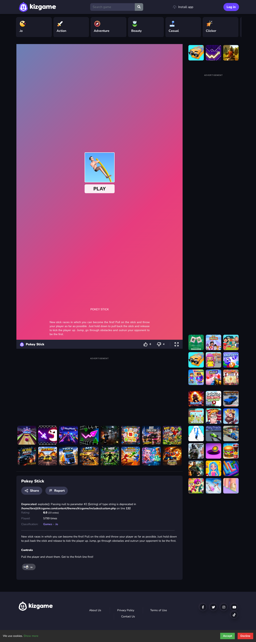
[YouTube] (234, 607)
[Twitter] (213, 607)
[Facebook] (203, 607)
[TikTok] (234, 615)
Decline (245, 636)
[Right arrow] (237, 27)
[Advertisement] (99, 389)
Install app (185, 7)
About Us (95, 610)
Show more (31, 636)
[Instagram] (224, 607)
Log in (231, 7)
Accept (227, 636)
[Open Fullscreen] (176, 344)
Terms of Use (158, 610)
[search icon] (139, 7)
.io (56, 524)
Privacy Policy (125, 610)
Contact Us (128, 616)
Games (47, 524)
